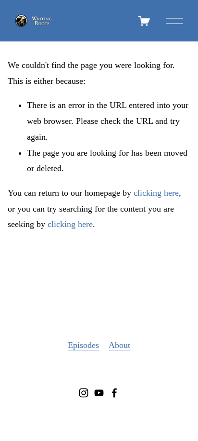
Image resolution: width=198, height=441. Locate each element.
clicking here (156, 193)
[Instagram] (83, 393)
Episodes (83, 345)
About (119, 345)
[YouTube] (99, 393)
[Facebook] (114, 393)
